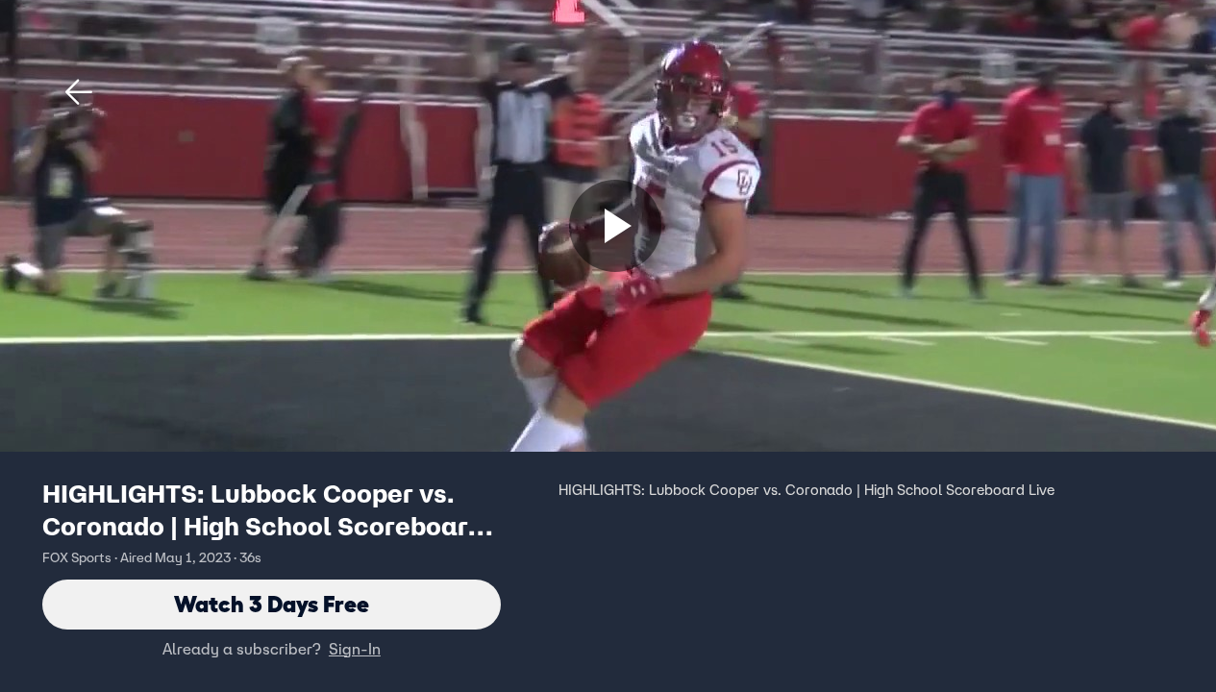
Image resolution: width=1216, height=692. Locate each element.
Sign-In (355, 648)
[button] (78, 92)
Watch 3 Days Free (271, 604)
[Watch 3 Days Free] (615, 226)
